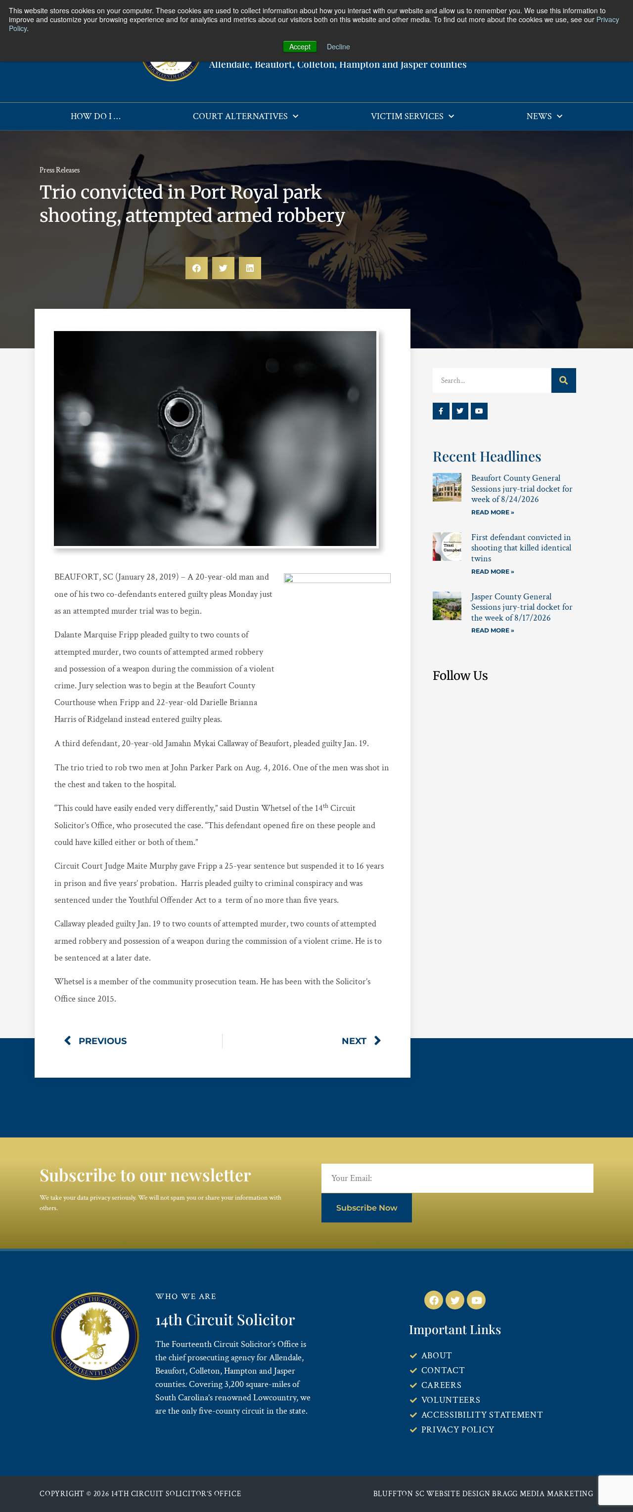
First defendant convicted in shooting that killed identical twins (521, 548)
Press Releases (60, 170)
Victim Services (407, 116)
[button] (196, 268)
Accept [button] (300, 46)
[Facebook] (433, 1300)
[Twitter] (460, 411)
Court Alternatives (240, 116)
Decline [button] (338, 46)
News (539, 116)
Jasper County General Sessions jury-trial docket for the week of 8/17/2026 (522, 607)
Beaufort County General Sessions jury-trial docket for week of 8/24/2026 (522, 488)
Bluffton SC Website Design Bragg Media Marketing (483, 1494)
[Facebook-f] (441, 411)
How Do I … (95, 116)
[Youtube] (479, 411)
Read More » (492, 512)
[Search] (563, 380)
